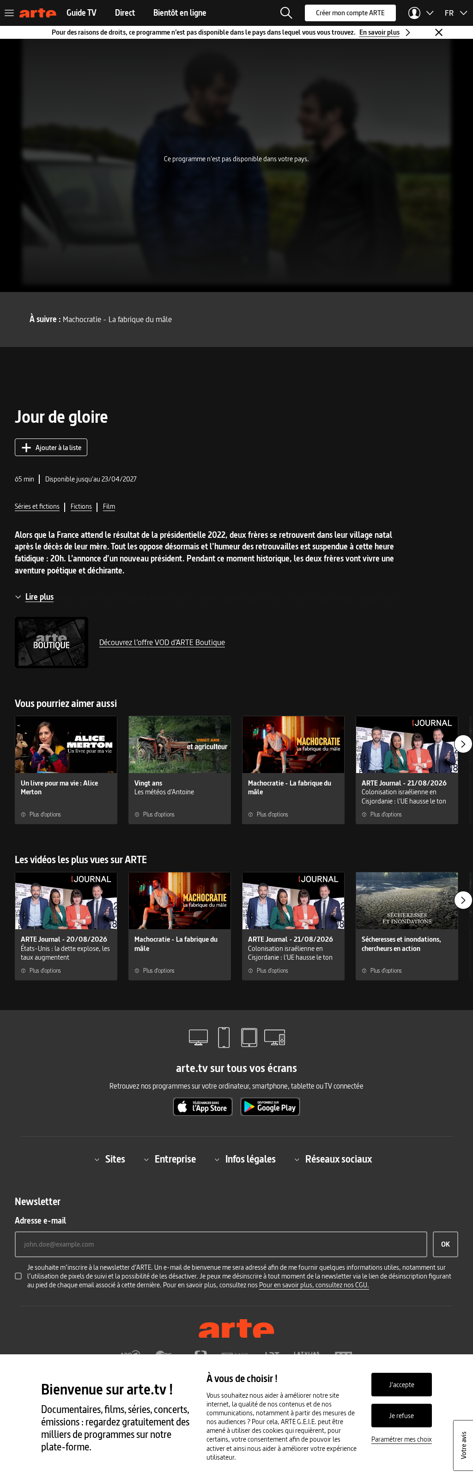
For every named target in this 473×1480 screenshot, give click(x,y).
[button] (286, 13)
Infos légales (250, 1159)
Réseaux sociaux (338, 1159)
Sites (115, 1159)
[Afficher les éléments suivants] (463, 744)
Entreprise (175, 1159)
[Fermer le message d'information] (438, 32)
